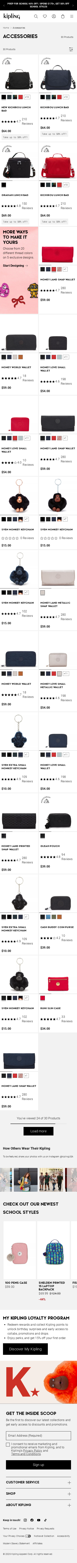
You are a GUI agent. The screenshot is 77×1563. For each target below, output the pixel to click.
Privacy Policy (40, 841)
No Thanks (53, 854)
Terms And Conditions (30, 844)
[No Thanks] (68, 704)
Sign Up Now (23, 854)
